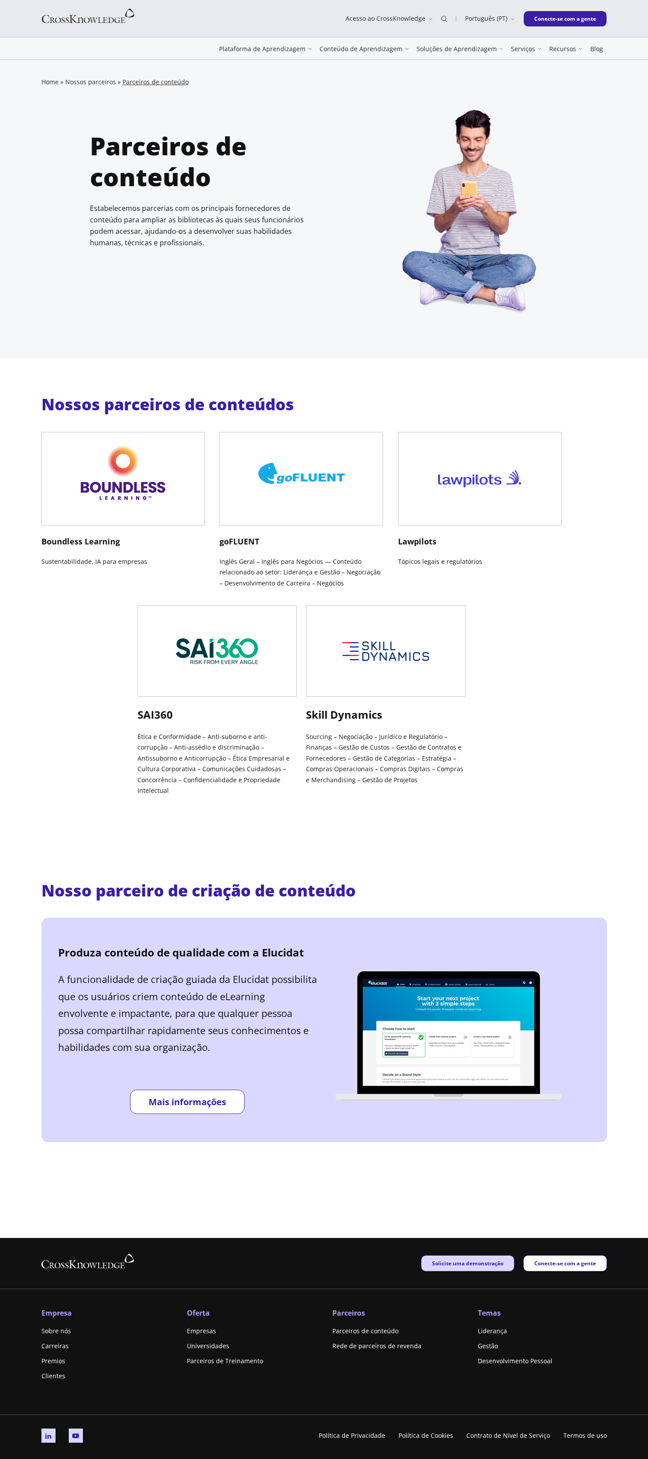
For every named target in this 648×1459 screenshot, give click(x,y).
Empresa (56, 1313)
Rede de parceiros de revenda (376, 1346)
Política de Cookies (425, 1435)
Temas (489, 1313)
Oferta (198, 1313)
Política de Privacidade (352, 1435)
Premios (53, 1361)
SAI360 (155, 714)
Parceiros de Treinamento (225, 1361)
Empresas (201, 1331)
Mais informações (187, 1102)
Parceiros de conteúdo (365, 1331)
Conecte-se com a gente (565, 19)
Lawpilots (417, 541)
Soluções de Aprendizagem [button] (457, 49)
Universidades (208, 1346)
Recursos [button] (562, 49)
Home (50, 82)
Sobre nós (56, 1331)
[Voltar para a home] (88, 15)
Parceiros (348, 1313)
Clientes (53, 1376)
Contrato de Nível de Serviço (508, 1435)
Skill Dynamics (344, 714)
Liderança (492, 1331)
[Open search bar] (444, 18)
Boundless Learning (80, 541)
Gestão (488, 1346)
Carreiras (55, 1346)
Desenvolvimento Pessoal (515, 1361)
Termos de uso (585, 1435)
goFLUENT (239, 541)
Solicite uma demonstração (467, 1263)
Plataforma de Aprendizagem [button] (262, 49)
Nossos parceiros (90, 82)
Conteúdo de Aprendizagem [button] (361, 49)
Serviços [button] (523, 49)
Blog (596, 49)
